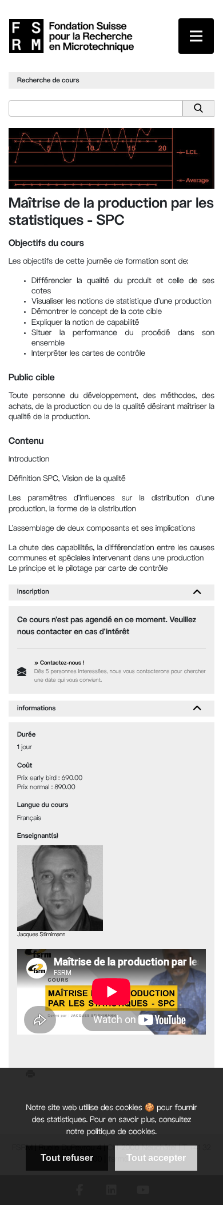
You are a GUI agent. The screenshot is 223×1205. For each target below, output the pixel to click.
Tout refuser (67, 1158)
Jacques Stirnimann (41, 935)
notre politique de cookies (110, 1132)
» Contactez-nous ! (59, 663)
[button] (197, 592)
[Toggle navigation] (196, 36)
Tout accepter (156, 1158)
